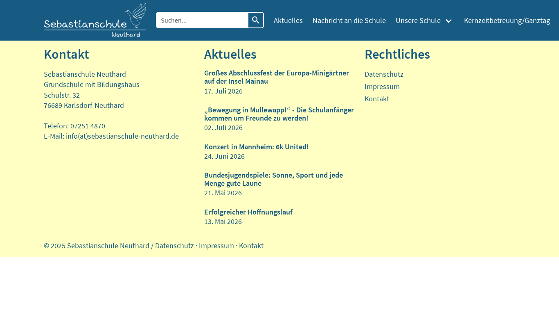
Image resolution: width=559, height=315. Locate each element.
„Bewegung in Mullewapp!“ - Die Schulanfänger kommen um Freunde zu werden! (279, 114)
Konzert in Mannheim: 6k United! (256, 146)
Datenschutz (384, 74)
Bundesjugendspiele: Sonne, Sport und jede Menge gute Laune (273, 179)
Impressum (382, 86)
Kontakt (377, 98)
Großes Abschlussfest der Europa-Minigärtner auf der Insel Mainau (276, 77)
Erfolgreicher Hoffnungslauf (248, 212)
